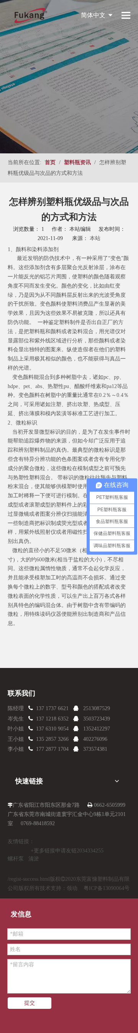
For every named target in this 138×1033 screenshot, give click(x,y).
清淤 (33, 859)
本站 (95, 238)
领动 (72, 888)
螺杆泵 (16, 859)
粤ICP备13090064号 (107, 888)
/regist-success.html (29, 879)
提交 (29, 1003)
